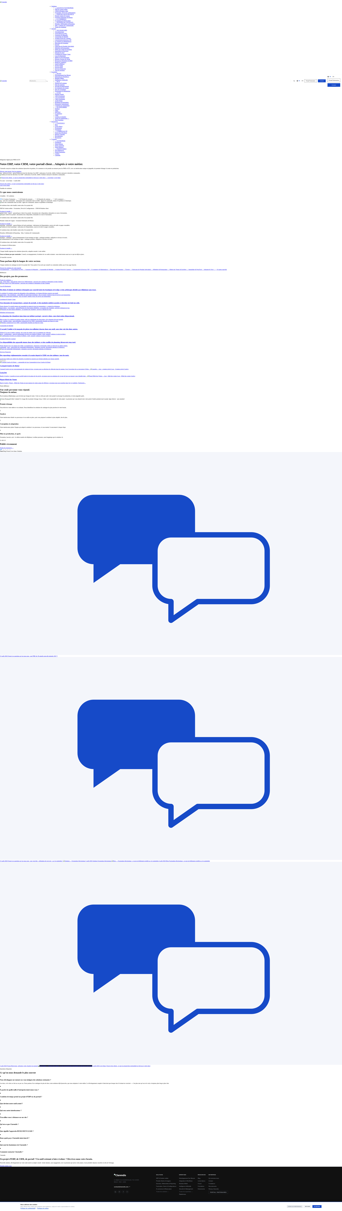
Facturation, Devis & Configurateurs (166, 1186)
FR (299, 80)
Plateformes (182, 1194)
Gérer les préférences (294, 1206)
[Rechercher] (294, 80)
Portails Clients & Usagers (163, 1181)
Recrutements (213, 1186)
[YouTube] (127, 1191)
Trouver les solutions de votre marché (10, 268)
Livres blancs (201, 1181)
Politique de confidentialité (27, 1208)
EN (302, 80)
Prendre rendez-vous (6, 1166)
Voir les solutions (16, 171)
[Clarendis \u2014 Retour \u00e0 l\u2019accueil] (171, 2)
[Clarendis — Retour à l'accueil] (133, 1175)
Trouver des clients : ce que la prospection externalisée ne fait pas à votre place (22, 184)
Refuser (307, 1206)
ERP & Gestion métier (162, 1178)
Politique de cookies (43, 1208)
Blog (4, 451)
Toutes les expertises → (186, 1191)
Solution (19, 451)
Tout (1, 451)
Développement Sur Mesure (187, 1178)
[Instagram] (119, 1191)
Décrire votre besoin (5, 171)
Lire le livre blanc (5, 185)
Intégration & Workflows (185, 1181)
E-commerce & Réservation (164, 1189)
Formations (201, 1186)
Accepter (317, 1206)
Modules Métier (183, 1183)
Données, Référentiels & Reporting (166, 1183)
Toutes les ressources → (7, 448)
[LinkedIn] (115, 1191)
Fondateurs (212, 1183)
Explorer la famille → (6, 211)
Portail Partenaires (310, 81)
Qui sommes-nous (214, 1178)
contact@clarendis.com (121, 1187)
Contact (322, 81)
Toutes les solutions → (6, 280)
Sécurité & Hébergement (186, 1189)
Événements (201, 1189)
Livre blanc (13, 451)
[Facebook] (123, 1191)
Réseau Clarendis (214, 1189)
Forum (8, 451)
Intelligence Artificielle (185, 1186)
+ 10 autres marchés (221, 269)
